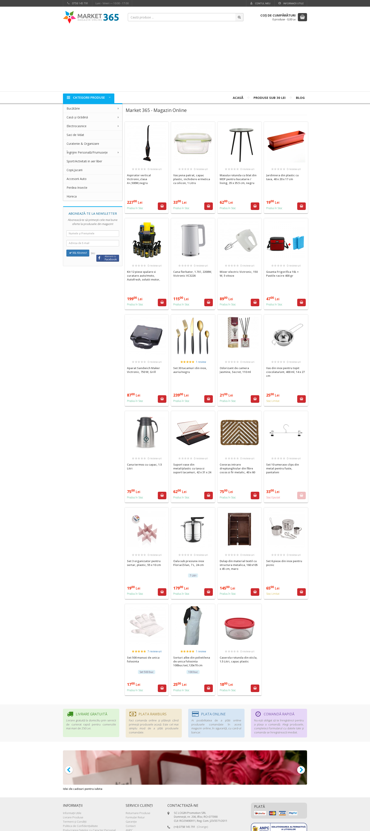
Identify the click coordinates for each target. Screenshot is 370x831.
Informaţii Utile (293, 3)
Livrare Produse (73, 817)
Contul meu (262, 3)
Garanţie (131, 821)
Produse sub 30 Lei (270, 97)
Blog (300, 97)
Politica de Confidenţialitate (80, 826)
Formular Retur (135, 817)
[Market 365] (91, 17)
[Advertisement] (185, 59)
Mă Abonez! (79, 253)
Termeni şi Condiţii (75, 821)
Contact (131, 826)
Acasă (238, 97)
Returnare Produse (138, 813)
